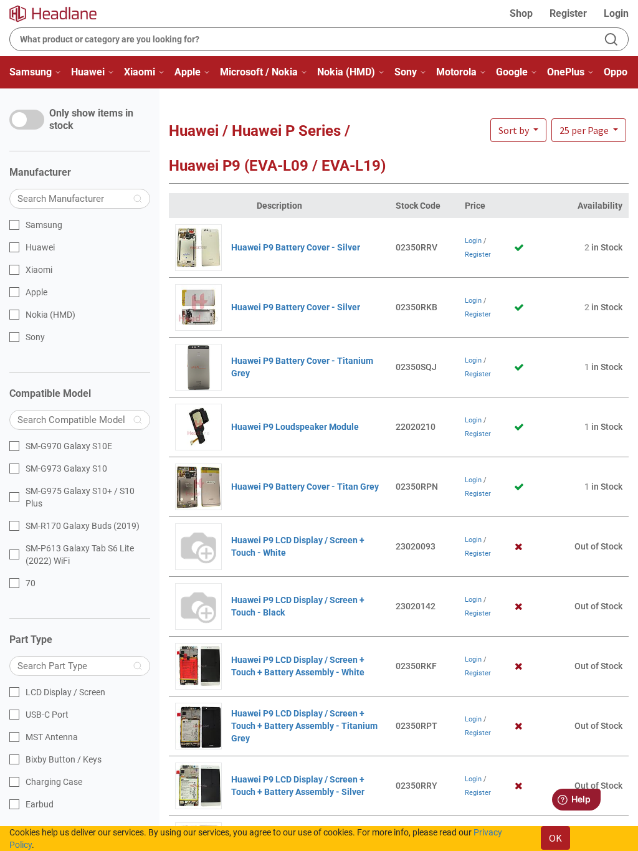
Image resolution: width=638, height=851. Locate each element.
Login (616, 13)
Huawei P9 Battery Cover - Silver (295, 247)
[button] (588, 130)
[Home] (60, 13)
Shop (521, 13)
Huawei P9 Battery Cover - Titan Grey (305, 487)
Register (568, 13)
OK (555, 838)
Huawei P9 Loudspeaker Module (295, 427)
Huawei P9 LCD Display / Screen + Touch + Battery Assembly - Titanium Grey (304, 725)
